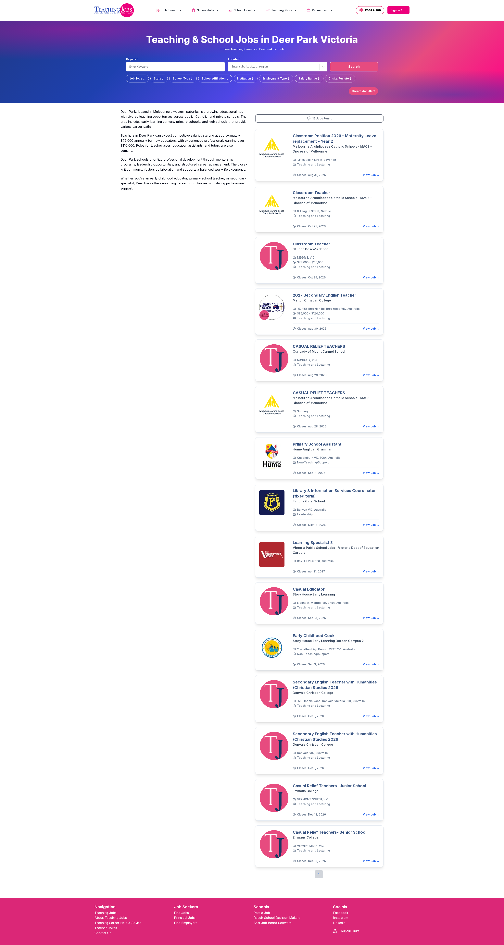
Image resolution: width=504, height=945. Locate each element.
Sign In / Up (398, 10)
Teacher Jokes (105, 928)
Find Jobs (181, 913)
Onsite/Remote (338, 78)
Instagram (340, 918)
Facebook (340, 913)
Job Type (135, 78)
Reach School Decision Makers (277, 918)
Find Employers (185, 923)
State (157, 78)
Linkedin (339, 923)
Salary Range (307, 78)
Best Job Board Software (273, 923)
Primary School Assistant (317, 444)
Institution (244, 78)
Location (234, 59)
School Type (181, 78)
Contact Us (102, 933)
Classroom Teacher (311, 192)
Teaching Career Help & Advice (117, 923)
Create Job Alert (363, 91)
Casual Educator (309, 589)
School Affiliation (214, 78)
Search (354, 66)
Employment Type (274, 78)
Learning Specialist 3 (313, 542)
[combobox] (231, 66)
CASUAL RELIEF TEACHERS (319, 346)
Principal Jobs (184, 918)
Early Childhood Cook (313, 635)
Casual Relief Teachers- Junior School (329, 785)
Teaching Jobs (105, 913)
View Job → (371, 175)
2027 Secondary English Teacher (324, 295)
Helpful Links (349, 931)
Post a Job (262, 913)
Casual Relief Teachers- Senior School (329, 832)
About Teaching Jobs (110, 918)
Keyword (132, 59)
